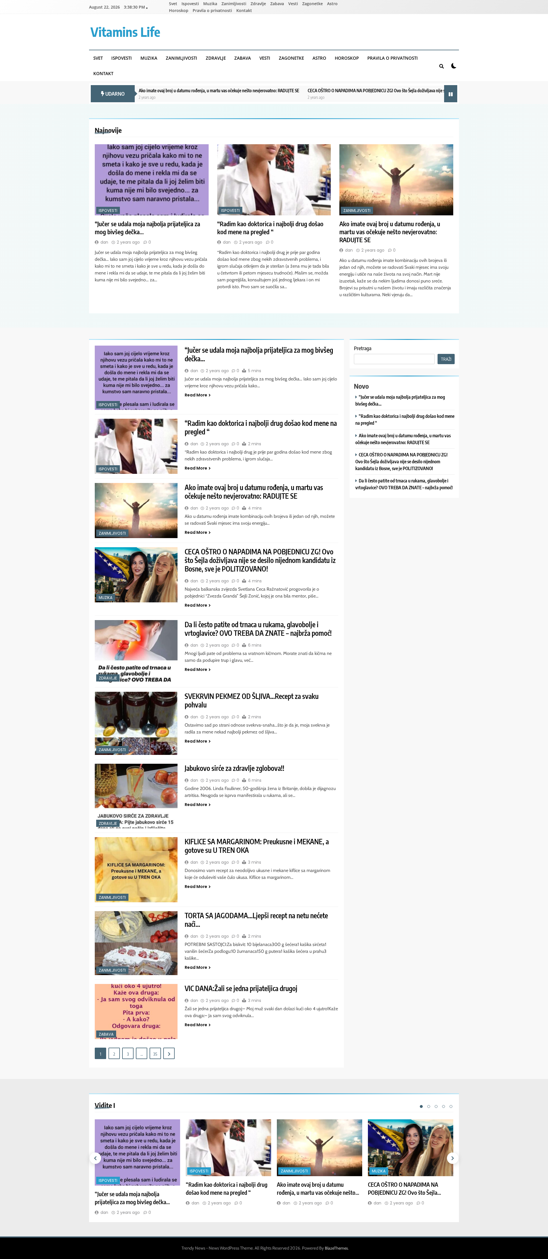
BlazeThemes (336, 1248)
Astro (332, 3)
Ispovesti (190, 3)
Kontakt (244, 10)
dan (104, 242)
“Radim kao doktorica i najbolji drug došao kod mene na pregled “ (270, 228)
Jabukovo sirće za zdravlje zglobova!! (234, 768)
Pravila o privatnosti (212, 10)
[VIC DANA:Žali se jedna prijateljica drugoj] (136, 1011)
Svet (173, 3)
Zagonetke (312, 3)
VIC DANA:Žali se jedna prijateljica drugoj (241, 988)
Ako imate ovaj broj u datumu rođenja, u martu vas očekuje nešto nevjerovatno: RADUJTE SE (159, 90)
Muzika (210, 3)
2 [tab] (428, 1106)
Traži (446, 359)
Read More (196, 395)
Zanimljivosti (233, 3)
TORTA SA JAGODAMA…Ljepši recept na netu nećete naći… (256, 919)
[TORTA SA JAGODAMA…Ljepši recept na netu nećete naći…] (136, 943)
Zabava (277, 3)
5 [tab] (451, 1106)
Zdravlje (258, 3)
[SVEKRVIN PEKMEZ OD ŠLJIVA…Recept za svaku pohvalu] (136, 723)
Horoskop (178, 10)
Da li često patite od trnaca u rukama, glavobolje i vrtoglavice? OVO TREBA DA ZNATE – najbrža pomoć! (258, 628)
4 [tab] (443, 1106)
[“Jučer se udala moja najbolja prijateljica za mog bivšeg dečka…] (152, 179)
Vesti (293, 3)
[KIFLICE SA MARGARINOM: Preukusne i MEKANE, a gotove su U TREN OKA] (136, 869)
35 (155, 1053)
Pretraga (362, 348)
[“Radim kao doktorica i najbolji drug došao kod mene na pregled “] (274, 179)
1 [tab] (421, 1106)
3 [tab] (436, 1106)
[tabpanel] (137, 1167)
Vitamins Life (125, 32)
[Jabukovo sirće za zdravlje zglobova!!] (136, 796)
